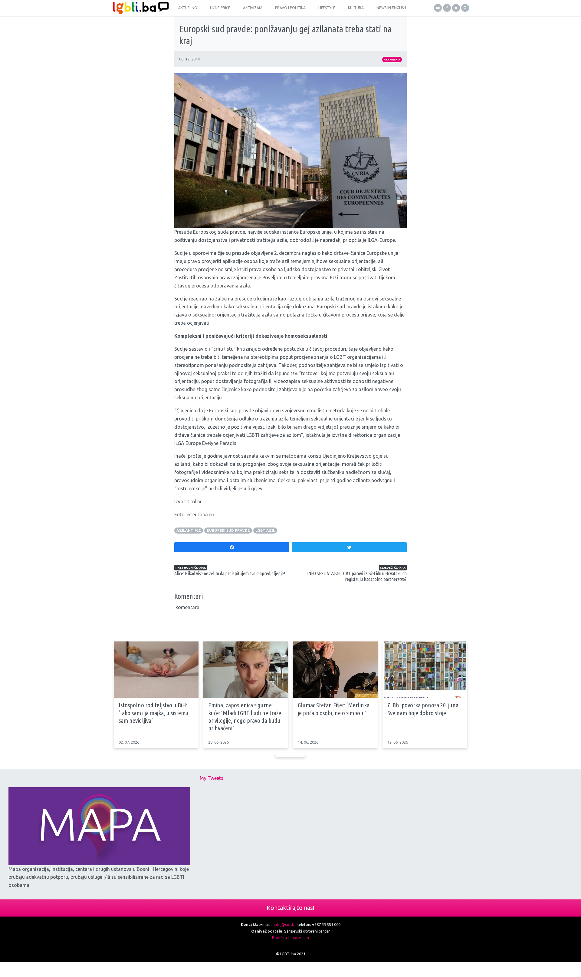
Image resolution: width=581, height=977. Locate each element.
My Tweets (211, 778)
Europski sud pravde (228, 530)
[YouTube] (438, 8)
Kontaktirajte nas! (290, 907)
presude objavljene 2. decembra (266, 253)
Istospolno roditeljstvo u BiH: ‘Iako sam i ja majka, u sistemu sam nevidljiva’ (154, 712)
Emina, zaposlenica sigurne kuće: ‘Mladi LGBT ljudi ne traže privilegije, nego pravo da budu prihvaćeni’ (244, 716)
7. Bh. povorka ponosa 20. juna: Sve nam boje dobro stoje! (423, 708)
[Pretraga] (465, 8)
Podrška (279, 937)
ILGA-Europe (381, 240)
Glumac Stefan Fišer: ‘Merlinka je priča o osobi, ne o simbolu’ (333, 708)
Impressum (299, 937)
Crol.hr (194, 501)
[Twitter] (456, 8)
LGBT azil (265, 530)
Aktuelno (392, 59)
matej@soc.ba (284, 924)
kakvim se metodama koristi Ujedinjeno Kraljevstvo (315, 456)
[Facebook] (447, 8)
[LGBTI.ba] (139, 8)
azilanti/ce (188, 530)
